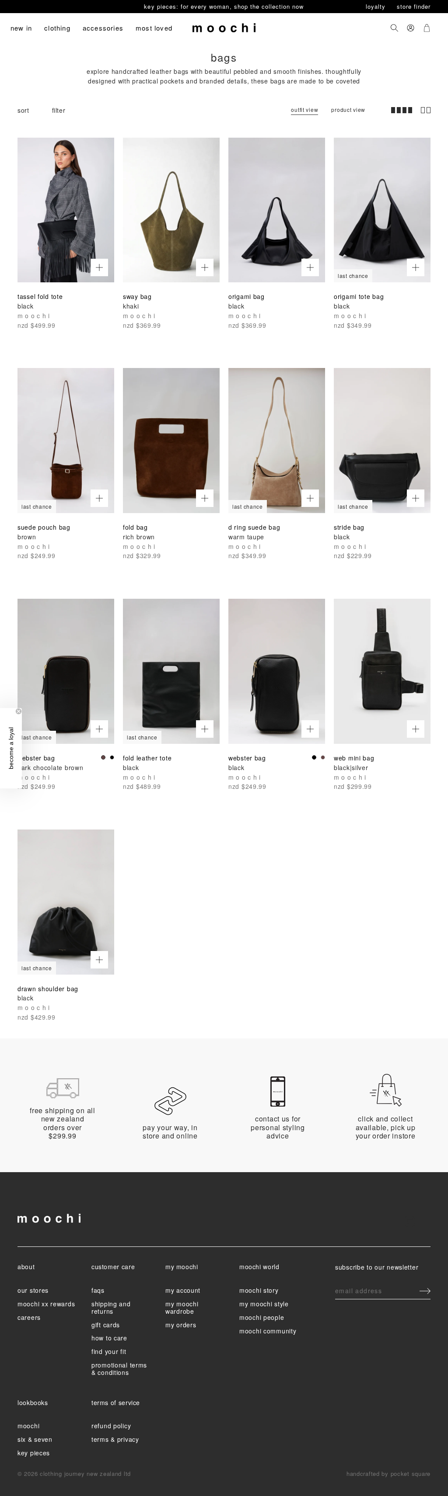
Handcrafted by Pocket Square (388, 1473)
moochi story (259, 1290)
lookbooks (33, 1402)
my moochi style (264, 1303)
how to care (109, 1337)
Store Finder (413, 6)
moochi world (259, 1266)
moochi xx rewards (46, 1303)
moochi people (261, 1317)
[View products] (99, 267)
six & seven (35, 1439)
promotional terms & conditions (119, 1369)
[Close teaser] (18, 711)
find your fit (108, 1351)
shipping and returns (111, 1307)
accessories (103, 27)
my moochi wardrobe (181, 1307)
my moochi (181, 1266)
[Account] (410, 27)
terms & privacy (115, 1439)
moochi (28, 1425)
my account (182, 1290)
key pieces (34, 1452)
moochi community (268, 1330)
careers (29, 1317)
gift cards (105, 1324)
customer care (113, 1266)
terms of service (115, 1402)
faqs (98, 1290)
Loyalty (377, 6)
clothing (57, 27)
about (26, 1266)
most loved (154, 27)
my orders (180, 1324)
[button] (11, 748)
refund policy (111, 1425)
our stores (33, 1290)
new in (21, 27)
